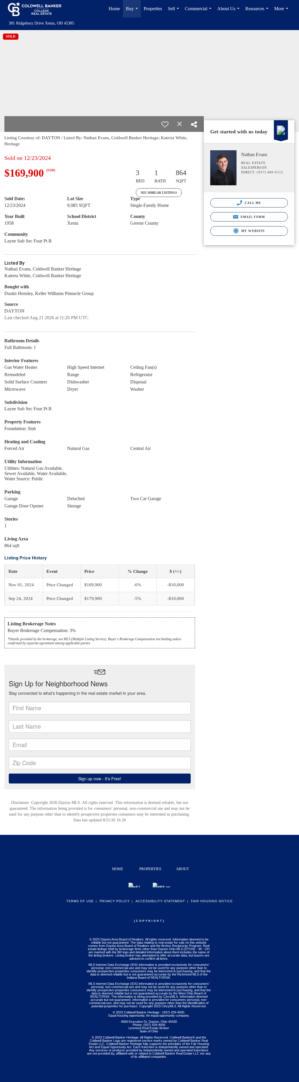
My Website (252, 231)
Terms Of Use (80, 901)
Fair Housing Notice (212, 901)
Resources (258, 12)
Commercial (199, 12)
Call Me (252, 203)
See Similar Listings (159, 192)
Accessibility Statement (160, 901)
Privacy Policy (115, 901)
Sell (174, 12)
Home (114, 8)
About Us (229, 12)
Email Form (252, 217)
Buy (133, 12)
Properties (153, 8)
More (282, 12)
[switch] (165, 124)
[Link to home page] (37, 9)
